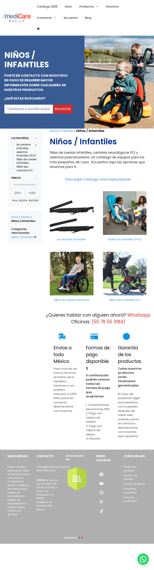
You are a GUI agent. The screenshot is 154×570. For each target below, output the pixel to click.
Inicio (68, 6)
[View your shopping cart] (38, 29)
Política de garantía (130, 468)
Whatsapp (138, 315)
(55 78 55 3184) (108, 322)
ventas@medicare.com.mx (53, 467)
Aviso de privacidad (130, 499)
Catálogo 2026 (47, 6)
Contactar (44, 18)
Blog (88, 18)
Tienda (67, 131)
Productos (86, 6)
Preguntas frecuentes (130, 490)
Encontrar (63, 109)
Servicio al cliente (134, 484)
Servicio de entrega (130, 477)
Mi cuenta (71, 18)
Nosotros (112, 6)
